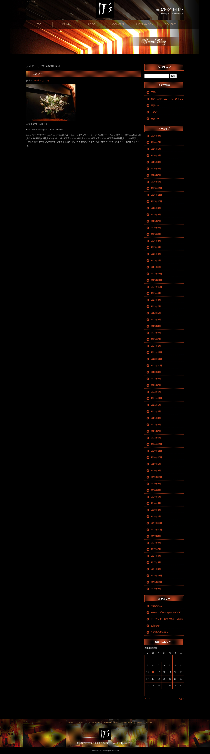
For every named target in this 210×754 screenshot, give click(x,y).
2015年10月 (156, 582)
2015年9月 (156, 588)
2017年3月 (156, 569)
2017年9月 (156, 536)
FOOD (92, 24)
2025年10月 (156, 201)
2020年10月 (156, 457)
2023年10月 (156, 287)
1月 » (181, 699)
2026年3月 (156, 168)
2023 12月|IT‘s (31, 1)
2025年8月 (156, 214)
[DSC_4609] (50, 119)
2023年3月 (156, 332)
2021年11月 (156, 398)
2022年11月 (156, 359)
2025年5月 (156, 234)
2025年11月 (156, 195)
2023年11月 (156, 280)
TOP (39, 24)
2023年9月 (156, 293)
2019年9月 (156, 483)
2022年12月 (156, 352)
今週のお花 (156, 606)
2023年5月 (156, 319)
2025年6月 (156, 227)
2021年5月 (156, 411)
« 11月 (148, 699)
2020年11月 (156, 451)
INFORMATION (144, 24)
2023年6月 (156, 313)
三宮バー (155, 92)
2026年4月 (156, 162)
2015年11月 (156, 575)
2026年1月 (156, 182)
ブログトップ (163, 67)
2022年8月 (156, 378)
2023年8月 (156, 300)
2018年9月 (156, 490)
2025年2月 (156, 254)
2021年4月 (156, 418)
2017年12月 (156, 523)
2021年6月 (156, 405)
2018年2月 (156, 510)
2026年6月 (156, 149)
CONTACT (171, 24)
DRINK (65, 24)
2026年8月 (156, 136)
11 (153, 672)
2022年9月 (156, 372)
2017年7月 (156, 549)
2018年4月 (156, 503)
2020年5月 (156, 464)
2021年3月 (156, 424)
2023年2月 (156, 339)
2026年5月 (156, 155)
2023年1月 (156, 346)
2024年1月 (156, 267)
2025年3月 (156, 247)
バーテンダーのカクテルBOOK (166, 612)
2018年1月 (156, 516)
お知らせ (155, 625)
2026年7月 (156, 142)
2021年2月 (156, 431)
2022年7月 (156, 385)
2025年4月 (156, 241)
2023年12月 (156, 273)
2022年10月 (156, 365)
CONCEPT (118, 24)
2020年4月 (156, 470)
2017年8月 (156, 543)
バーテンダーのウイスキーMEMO (167, 619)
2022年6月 (156, 392)
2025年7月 (156, 221)
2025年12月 (156, 188)
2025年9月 (156, 208)
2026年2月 (156, 175)
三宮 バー (38, 74)
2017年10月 (156, 529)
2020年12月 (156, 444)
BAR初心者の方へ (159, 632)
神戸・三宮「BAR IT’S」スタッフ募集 (167, 99)
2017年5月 (156, 556)
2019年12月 (156, 477)
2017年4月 (156, 562)
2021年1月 (156, 437)
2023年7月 (156, 306)
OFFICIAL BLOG (144, 723)
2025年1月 (156, 260)
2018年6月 (156, 497)
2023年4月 (156, 326)
